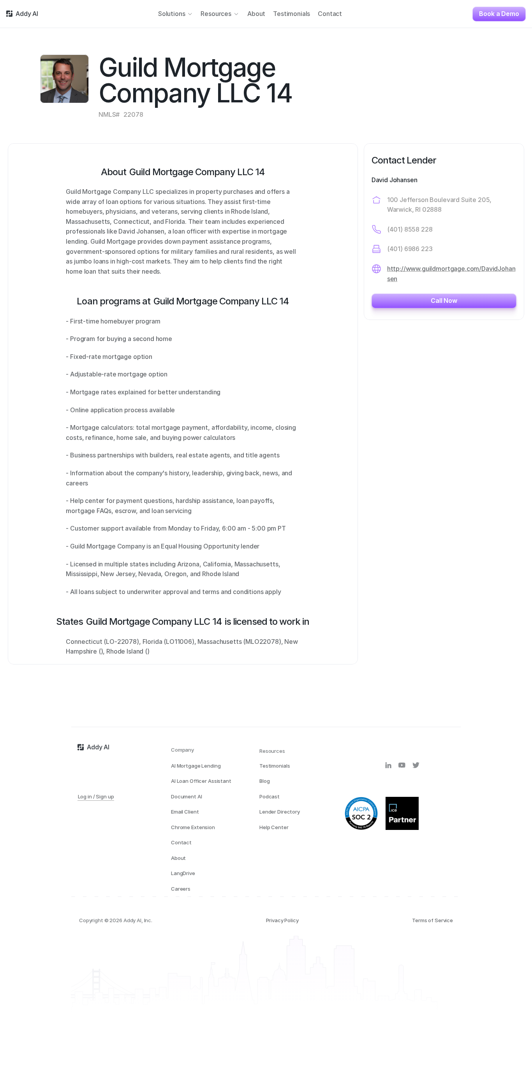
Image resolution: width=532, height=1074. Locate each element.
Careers (180, 889)
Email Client (185, 812)
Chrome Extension (193, 827)
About (178, 858)
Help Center (274, 827)
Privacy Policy (282, 920)
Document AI (186, 796)
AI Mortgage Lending (196, 766)
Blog (264, 781)
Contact (181, 842)
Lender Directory (279, 812)
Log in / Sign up (96, 796)
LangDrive (183, 873)
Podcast (269, 796)
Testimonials (274, 766)
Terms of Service (432, 920)
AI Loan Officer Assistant (201, 781)
